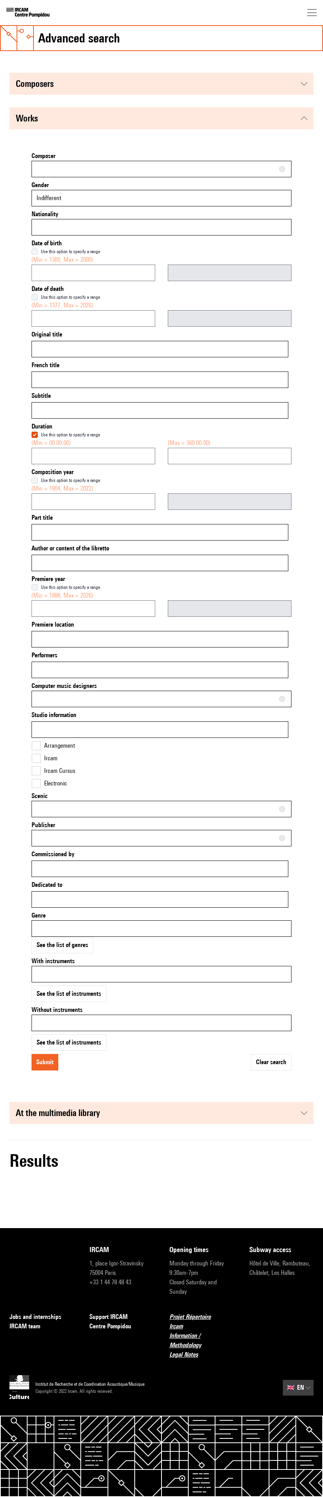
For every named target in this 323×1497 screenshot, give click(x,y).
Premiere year (48, 579)
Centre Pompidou (110, 1326)
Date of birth (47, 243)
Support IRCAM (108, 1316)
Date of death (48, 288)
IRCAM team (24, 1326)
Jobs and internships (35, 1316)
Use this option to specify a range (70, 251)
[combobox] (161, 169)
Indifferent (49, 198)
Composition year (53, 472)
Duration (42, 426)
